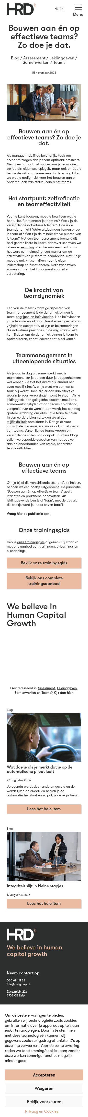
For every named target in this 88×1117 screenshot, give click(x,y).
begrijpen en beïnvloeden (34, 317)
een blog (27, 247)
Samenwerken (36, 62)
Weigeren (44, 1088)
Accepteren (44, 1075)
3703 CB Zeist (16, 995)
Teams (59, 62)
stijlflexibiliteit (17, 422)
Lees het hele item (44, 808)
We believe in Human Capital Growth (36, 614)
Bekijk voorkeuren (44, 1101)
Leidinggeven (61, 58)
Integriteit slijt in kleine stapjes (35, 885)
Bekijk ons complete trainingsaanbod (44, 580)
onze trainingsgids (30, 542)
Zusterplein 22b (17, 991)
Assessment (34, 58)
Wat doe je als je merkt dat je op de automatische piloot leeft (39, 769)
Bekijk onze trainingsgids (44, 562)
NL (56, 9)
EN (61, 9)
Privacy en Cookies (41, 1111)
